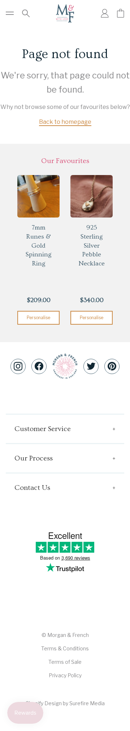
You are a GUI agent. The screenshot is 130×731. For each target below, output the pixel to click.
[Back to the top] (65, 366)
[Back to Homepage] (65, 13)
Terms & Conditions (65, 648)
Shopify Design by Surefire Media (65, 703)
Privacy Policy (65, 675)
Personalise (38, 317)
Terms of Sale (65, 662)
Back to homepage (65, 121)
